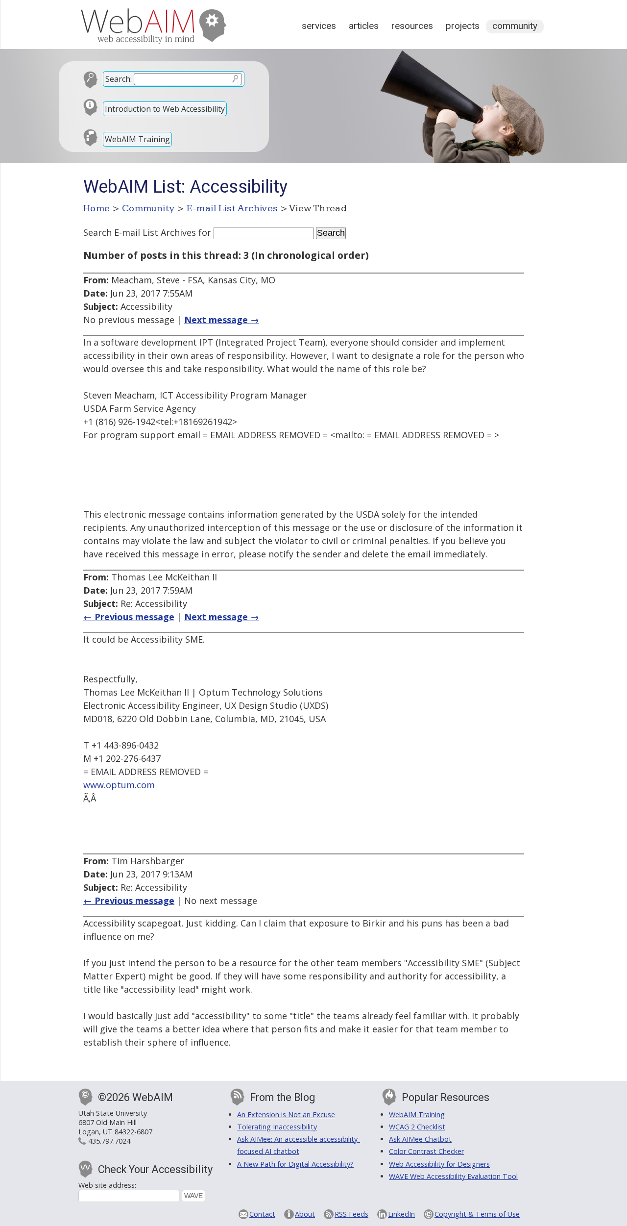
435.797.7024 (109, 1141)
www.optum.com (119, 785)
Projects (463, 25)
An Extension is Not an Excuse (286, 1114)
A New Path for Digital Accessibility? (295, 1164)
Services (319, 25)
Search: (118, 79)
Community (514, 25)
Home (96, 208)
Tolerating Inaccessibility (277, 1126)
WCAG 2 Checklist (417, 1126)
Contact (262, 1214)
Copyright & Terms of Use (477, 1214)
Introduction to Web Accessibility (165, 108)
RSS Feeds (351, 1214)
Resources (412, 25)
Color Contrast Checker (426, 1151)
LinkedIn (401, 1214)
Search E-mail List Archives (139, 232)
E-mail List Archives (232, 208)
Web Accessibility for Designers (439, 1164)
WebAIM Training (137, 139)
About (305, 1214)
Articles (364, 25)
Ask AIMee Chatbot (420, 1139)
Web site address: (107, 1185)
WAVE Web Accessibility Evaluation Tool (453, 1176)
